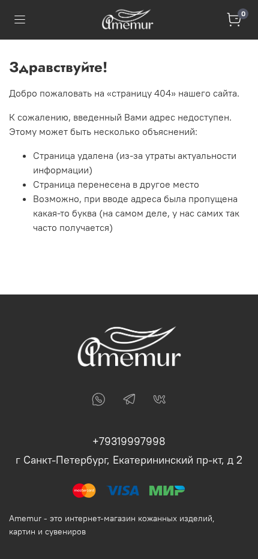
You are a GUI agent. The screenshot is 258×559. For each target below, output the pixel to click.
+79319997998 (129, 441)
